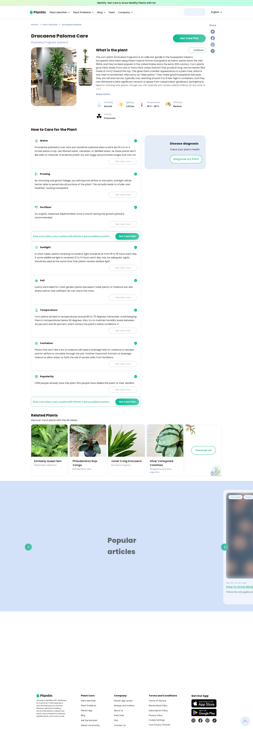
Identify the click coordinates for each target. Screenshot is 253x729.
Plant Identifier (50, 24)
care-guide (235, 497)
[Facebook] (213, 38)
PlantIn (34, 24)
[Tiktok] (214, 720)
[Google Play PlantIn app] (204, 712)
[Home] (38, 12)
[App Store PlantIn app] (204, 703)
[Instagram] (193, 720)
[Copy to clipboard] (213, 51)
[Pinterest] (213, 45)
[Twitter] (213, 32)
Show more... (103, 94)
